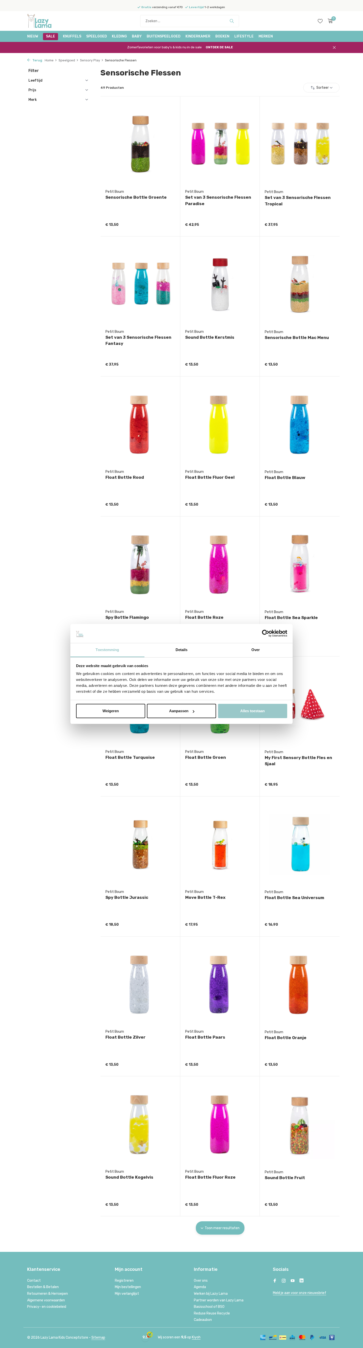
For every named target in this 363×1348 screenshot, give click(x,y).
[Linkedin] (301, 1281)
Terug (37, 60)
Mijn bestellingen (128, 1287)
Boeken (222, 36)
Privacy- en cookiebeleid (46, 1307)
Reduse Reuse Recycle (212, 1313)
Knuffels (72, 36)
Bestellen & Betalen (43, 1287)
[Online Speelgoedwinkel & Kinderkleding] (45, 21)
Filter (33, 70)
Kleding (119, 36)
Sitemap (98, 1337)
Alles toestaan (252, 711)
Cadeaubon (203, 1320)
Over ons (201, 1280)
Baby (137, 36)
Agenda (200, 1287)
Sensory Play (90, 60)
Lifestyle (244, 36)
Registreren (124, 1280)
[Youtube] (293, 1281)
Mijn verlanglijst (127, 1294)
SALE (50, 36)
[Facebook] (275, 1281)
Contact (34, 1280)
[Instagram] (284, 1281)
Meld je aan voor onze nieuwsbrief (299, 1293)
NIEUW (32, 36)
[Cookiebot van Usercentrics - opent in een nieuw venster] (265, 633)
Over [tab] (255, 650)
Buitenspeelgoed (164, 36)
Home (49, 60)
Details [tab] (182, 650)
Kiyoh (196, 1337)
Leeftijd (35, 80)
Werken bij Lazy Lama (211, 1294)
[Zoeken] (231, 20)
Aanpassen (178, 711)
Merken (266, 36)
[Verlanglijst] (320, 21)
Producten (112, 87)
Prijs (32, 90)
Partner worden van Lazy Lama (218, 1300)
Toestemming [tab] (107, 650)
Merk (32, 100)
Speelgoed (96, 36)
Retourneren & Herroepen (47, 1294)
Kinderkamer (197, 36)
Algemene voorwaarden (46, 1300)
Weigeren (110, 711)
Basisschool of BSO (209, 1307)
